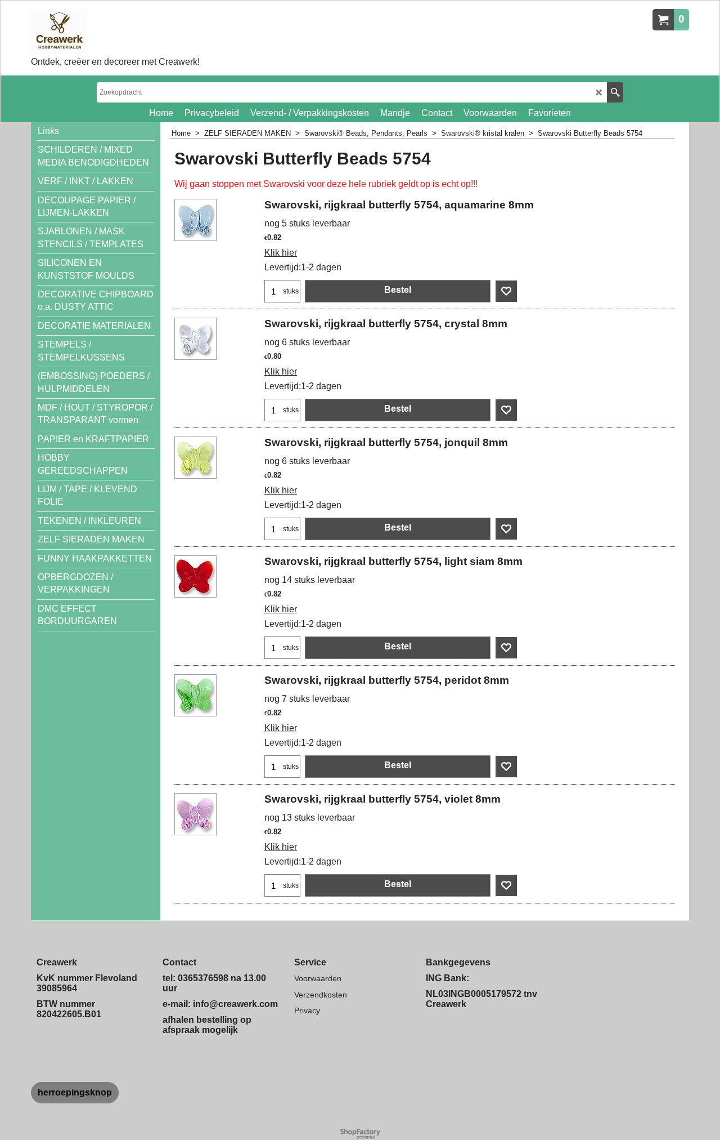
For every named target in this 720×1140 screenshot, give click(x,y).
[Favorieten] (506, 291)
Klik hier (280, 252)
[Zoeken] (615, 92)
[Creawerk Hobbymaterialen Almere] (115, 31)
